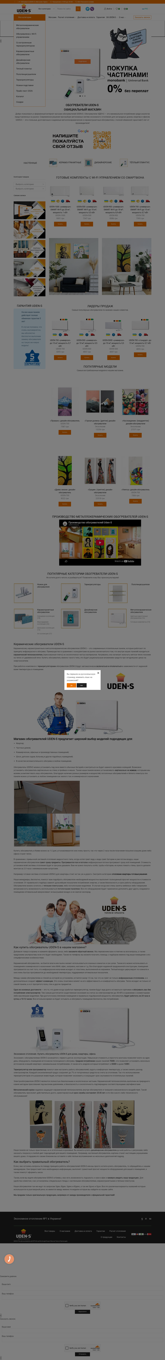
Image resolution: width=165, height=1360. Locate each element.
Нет (81, 685)
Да (71, 685)
